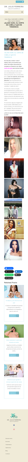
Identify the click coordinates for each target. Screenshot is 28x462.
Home (6, 19)
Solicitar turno (19, 1)
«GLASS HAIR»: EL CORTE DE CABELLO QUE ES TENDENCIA (13, 55)
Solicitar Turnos (9, 438)
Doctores (8, 441)
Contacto (8, 453)
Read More (12, 315)
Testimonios (8, 447)
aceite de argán (8, 68)
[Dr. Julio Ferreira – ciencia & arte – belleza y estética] (14, 7)
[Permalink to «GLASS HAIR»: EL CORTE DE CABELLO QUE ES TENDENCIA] (14, 49)
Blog (9, 19)
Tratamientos (9, 444)
